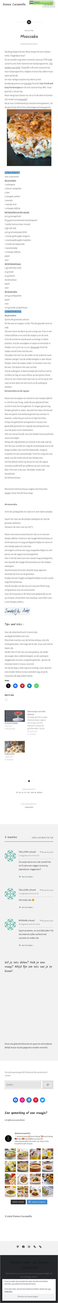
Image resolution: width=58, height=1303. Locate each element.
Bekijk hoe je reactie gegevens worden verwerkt (26, 1047)
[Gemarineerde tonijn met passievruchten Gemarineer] (10, 1191)
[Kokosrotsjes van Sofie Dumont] (39, 724)
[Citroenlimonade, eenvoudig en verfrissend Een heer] (10, 1166)
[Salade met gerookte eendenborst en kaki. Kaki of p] (35, 1179)
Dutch (36, 2)
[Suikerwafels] (15, 747)
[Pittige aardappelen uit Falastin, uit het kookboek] (47, 1179)
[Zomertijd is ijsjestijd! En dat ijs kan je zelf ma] (35, 1154)
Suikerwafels (10, 754)
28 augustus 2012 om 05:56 (29, 924)
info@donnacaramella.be (15, 1120)
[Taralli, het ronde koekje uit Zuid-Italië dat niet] (10, 1179)
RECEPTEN (29, 31)
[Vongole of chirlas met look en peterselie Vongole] (22, 1154)
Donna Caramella (14, 4)
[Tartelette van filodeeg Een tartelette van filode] (47, 1191)
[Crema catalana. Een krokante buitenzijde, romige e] (35, 1166)
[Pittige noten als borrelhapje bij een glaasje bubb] (35, 1191)
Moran (23, 920)
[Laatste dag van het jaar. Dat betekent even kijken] (22, 1191)
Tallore (24, 852)
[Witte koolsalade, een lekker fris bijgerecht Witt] (10, 1154)
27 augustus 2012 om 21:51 (29, 893)
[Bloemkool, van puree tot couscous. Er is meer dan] (22, 1166)
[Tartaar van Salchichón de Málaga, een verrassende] (47, 1166)
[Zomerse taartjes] (15, 716)
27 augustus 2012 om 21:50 (29, 855)
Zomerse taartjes (11, 723)
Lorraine (27, 83)
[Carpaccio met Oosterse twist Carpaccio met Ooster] (22, 1179)
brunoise (35, 347)
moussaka (22, 99)
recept (7, 493)
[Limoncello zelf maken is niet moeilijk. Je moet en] (47, 1154)
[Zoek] (47, 1084)
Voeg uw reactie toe (42, 838)
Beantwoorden (47, 852)
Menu (50, 4)
